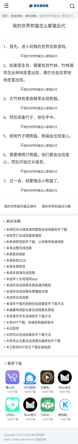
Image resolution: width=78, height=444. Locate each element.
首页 (5, 16)
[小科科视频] (12, 405)
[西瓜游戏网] (39, 8)
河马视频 (29, 387)
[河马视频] (30, 377)
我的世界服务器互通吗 (20, 206)
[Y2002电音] (48, 405)
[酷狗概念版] (65, 405)
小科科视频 (13, 415)
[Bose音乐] (65, 377)
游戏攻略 (16, 16)
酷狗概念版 (65, 415)
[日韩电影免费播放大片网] (47, 377)
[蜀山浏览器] (12, 377)
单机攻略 (30, 16)
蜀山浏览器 (13, 387)
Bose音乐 (65, 387)
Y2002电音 (48, 415)
